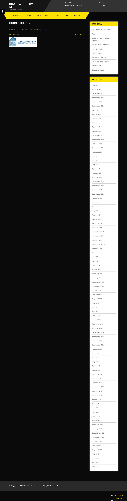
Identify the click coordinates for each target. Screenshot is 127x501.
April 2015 (96, 215)
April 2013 (96, 316)
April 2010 (96, 467)
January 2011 (97, 429)
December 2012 (98, 332)
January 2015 (97, 228)
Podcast (56, 15)
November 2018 (98, 98)
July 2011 (95, 404)
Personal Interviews (100, 57)
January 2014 (97, 278)
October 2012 (97, 341)
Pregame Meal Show (100, 62)
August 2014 (97, 249)
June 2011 (95, 408)
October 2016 (97, 144)
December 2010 (98, 433)
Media (38, 15)
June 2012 (95, 358)
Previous (14, 34)
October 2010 (97, 441)
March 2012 (96, 370)
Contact (66, 15)
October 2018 (97, 102)
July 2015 (95, 202)
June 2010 (95, 458)
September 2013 (98, 295)
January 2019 (97, 89)
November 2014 (98, 236)
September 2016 (98, 148)
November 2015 (98, 186)
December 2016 (98, 135)
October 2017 (97, 119)
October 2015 (97, 190)
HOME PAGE (97, 49)
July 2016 (95, 156)
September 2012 (98, 345)
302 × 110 (33, 30)
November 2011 (98, 387)
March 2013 (96, 320)
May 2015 (95, 211)
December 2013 (98, 282)
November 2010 (98, 437)
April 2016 (96, 169)
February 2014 (97, 274)
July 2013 (95, 303)
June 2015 (95, 207)
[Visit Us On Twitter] (119, 499)
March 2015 (96, 219)
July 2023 (95, 85)
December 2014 (98, 232)
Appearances (97, 34)
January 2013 (97, 328)
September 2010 (98, 446)
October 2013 (97, 290)
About (29, 15)
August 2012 (97, 349)
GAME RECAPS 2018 (100, 45)
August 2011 (96, 400)
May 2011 (95, 412)
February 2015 (97, 223)
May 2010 (95, 462)
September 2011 (98, 395)
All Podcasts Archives (101, 30)
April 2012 (96, 366)
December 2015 (98, 181)
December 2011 (98, 383)
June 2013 (95, 307)
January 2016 (97, 177)
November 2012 (98, 337)
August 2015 (97, 198)
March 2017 (96, 131)
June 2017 (95, 123)
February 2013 (97, 324)
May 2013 (95, 311)
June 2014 (96, 257)
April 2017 (96, 127)
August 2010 (97, 450)
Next (78, 34)
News (47, 15)
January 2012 (97, 379)
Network (76, 15)
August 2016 (97, 152)
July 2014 (95, 253)
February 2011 (97, 425)
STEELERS (96, 66)
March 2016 (96, 173)
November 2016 (98, 140)
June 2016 (95, 161)
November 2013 (98, 286)
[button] (2, 11)
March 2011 (96, 420)
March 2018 (96, 114)
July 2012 (95, 353)
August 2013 (97, 299)
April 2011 (96, 416)
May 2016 (95, 165)
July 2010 (95, 454)
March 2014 (96, 270)
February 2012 (97, 374)
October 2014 (97, 240)
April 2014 (96, 265)
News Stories (97, 53)
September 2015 (98, 194)
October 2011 (97, 391)
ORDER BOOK (18, 15)
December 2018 (98, 93)
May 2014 (95, 261)
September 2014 (98, 244)
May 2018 (95, 110)
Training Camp (98, 70)
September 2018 (98, 106)
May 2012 (95, 362)
